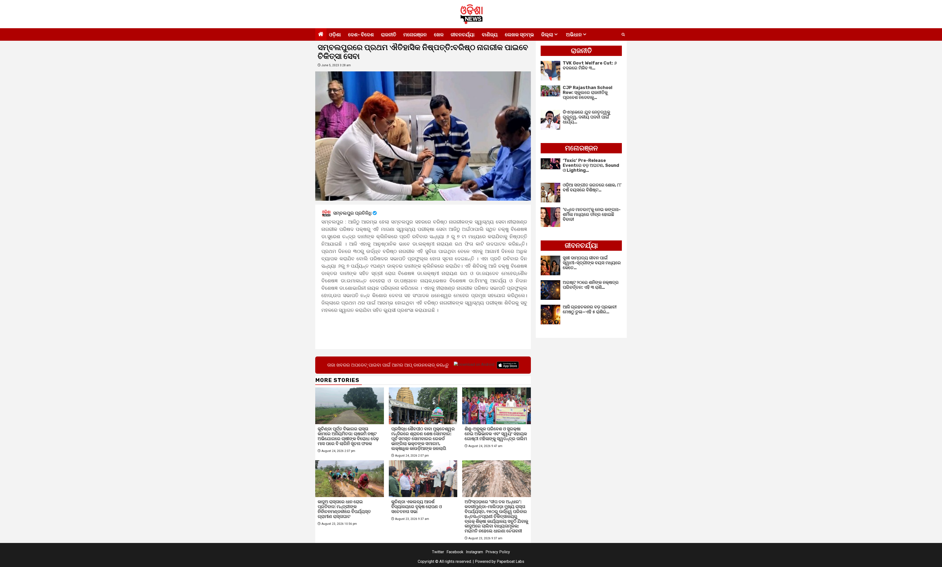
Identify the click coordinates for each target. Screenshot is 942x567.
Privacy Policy (497, 552)
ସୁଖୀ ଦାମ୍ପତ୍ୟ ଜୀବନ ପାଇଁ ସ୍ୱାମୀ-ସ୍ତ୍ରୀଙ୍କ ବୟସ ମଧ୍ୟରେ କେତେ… (592, 262)
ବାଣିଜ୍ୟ (490, 35)
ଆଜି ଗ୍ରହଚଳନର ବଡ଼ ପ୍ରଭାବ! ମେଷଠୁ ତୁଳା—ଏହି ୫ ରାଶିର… (589, 309)
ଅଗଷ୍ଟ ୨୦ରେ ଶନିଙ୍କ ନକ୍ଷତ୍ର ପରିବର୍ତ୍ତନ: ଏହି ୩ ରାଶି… (591, 285)
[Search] (623, 34)
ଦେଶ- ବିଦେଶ (361, 35)
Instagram (474, 552)
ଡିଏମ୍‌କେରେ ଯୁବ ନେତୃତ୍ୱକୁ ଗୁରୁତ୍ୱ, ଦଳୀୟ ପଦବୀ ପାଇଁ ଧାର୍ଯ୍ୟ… (586, 117)
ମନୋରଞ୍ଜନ (415, 35)
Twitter (438, 552)
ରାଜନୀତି (388, 35)
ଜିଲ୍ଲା (547, 35)
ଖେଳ (439, 35)
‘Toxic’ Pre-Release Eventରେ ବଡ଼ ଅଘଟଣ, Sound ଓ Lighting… (591, 165)
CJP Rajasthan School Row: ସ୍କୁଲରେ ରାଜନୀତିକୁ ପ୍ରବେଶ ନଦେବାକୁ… (587, 92)
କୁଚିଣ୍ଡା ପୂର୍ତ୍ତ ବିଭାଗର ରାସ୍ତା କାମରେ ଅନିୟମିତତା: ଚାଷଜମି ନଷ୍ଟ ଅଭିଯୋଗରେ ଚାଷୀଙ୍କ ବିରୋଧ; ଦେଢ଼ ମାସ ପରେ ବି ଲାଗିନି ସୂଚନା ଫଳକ (348, 436)
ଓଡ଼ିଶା (335, 35)
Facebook (454, 552)
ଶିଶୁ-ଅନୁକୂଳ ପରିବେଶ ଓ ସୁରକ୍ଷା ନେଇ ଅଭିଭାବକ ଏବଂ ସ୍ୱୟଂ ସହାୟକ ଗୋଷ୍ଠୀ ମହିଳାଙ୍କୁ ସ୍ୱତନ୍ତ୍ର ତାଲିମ (496, 433)
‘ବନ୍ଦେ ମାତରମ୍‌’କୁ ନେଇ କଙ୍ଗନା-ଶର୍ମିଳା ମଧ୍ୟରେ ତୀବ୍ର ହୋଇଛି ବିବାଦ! (592, 214)
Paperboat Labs (510, 561)
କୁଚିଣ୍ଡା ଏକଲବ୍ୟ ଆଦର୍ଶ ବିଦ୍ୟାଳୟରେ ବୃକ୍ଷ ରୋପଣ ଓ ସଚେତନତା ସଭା (416, 506)
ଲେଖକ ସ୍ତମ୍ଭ (519, 35)
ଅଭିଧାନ (574, 35)
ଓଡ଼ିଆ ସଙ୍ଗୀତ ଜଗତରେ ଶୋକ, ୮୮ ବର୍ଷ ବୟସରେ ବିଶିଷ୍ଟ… (592, 187)
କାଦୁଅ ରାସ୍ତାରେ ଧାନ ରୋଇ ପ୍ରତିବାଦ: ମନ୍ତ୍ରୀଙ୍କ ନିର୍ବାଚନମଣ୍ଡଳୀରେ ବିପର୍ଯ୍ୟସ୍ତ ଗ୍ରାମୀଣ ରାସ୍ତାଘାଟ (344, 509)
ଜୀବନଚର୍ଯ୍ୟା (463, 35)
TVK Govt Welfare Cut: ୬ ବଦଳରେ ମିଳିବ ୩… (590, 65)
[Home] (321, 34)
